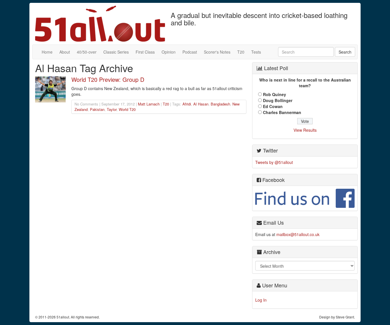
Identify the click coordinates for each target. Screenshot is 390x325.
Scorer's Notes (217, 52)
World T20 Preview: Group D (107, 79)
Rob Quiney (274, 94)
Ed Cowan (273, 106)
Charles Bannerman (282, 112)
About (64, 52)
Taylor (111, 109)
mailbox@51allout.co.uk (297, 234)
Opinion (169, 52)
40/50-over (87, 52)
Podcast (189, 52)
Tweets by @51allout (274, 162)
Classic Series (116, 52)
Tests (256, 52)
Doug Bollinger (277, 100)
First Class (145, 52)
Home (47, 52)
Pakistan (97, 109)
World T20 (127, 109)
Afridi (186, 104)
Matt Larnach (149, 104)
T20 (240, 52)
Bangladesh (220, 104)
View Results (305, 130)
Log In (261, 300)
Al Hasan (200, 104)
